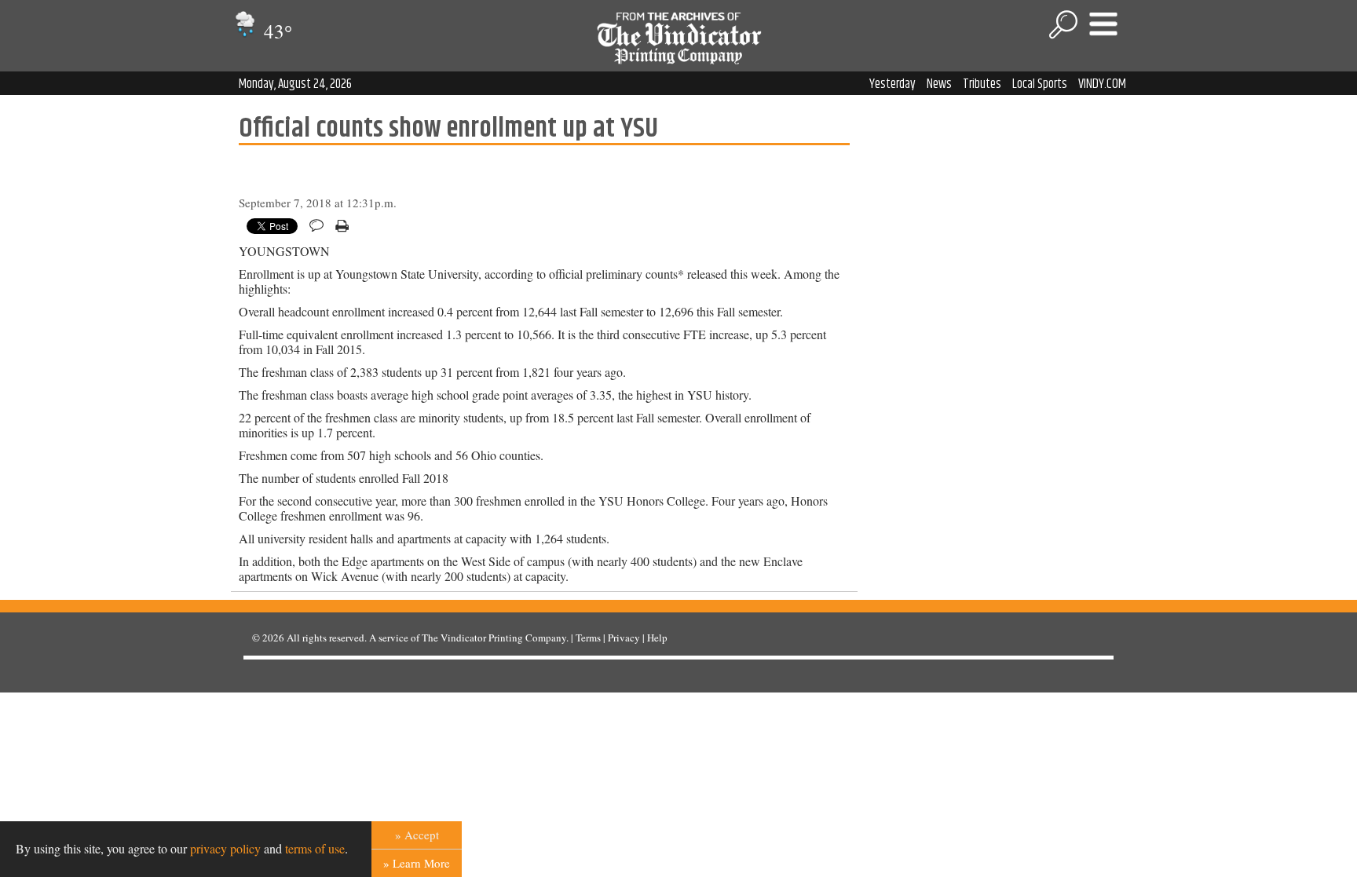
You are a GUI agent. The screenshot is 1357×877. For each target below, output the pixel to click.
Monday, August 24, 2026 (295, 84)
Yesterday (892, 84)
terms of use (315, 848)
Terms (588, 637)
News (939, 84)
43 (275, 31)
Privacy (624, 637)
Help (657, 637)
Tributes (982, 84)
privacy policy (225, 848)
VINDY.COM (1102, 84)
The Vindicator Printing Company (494, 637)
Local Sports (1039, 84)
